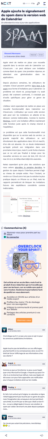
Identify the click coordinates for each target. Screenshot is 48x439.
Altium (10, 329)
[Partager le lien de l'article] (6, 435)
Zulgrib (10, 363)
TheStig (11, 387)
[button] (44, 3)
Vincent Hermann (12, 53)
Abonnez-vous (24, 320)
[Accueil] (6, 3)
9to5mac (6, 121)
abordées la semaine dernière (28, 167)
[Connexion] (38, 3)
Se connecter (13, 237)
